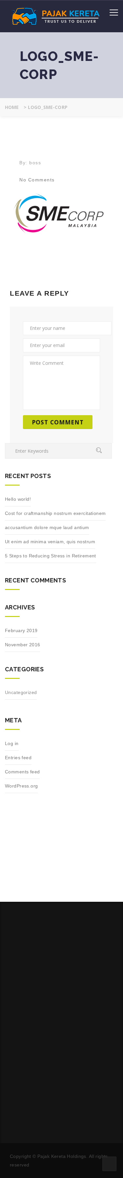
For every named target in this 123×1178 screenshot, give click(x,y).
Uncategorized (21, 692)
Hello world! (18, 499)
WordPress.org (21, 786)
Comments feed (22, 771)
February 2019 (21, 630)
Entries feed (18, 757)
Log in (12, 743)
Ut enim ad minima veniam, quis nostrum (50, 541)
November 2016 (22, 644)
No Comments (37, 179)
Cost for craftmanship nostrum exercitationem (55, 513)
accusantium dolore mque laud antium (47, 527)
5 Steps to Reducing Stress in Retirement (50, 555)
